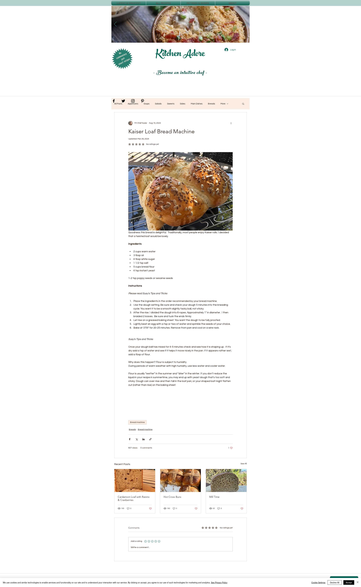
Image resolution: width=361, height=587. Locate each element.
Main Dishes (196, 104)
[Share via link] (150, 439)
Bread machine (137, 422)
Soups (146, 104)
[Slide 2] (182, 38)
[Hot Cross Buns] (180, 480)
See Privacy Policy (219, 582)
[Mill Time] (226, 480)
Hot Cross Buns (172, 496)
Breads (132, 430)
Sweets (170, 104)
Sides (182, 104)
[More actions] (231, 123)
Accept (349, 582)
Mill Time (214, 496)
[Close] (357, 582)
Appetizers (133, 104)
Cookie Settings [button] (318, 582)
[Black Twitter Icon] (123, 101)
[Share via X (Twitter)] (136, 439)
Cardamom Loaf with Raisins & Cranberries (133, 498)
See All (244, 464)
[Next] (245, 24)
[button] (243, 104)
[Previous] (115, 24)
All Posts (118, 104)
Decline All (334, 582)
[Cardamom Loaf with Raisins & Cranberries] (134, 480)
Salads (158, 104)
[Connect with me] (113, 101)
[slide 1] (178, 38)
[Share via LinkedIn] (143, 439)
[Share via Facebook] (129, 439)
